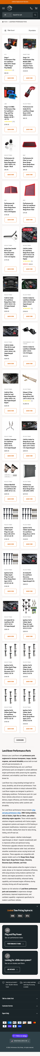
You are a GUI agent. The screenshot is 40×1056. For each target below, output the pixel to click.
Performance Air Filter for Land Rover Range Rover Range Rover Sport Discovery (28, 162)
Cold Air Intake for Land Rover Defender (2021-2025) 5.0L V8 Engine (29, 350)
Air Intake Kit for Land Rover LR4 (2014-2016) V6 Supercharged (9, 623)
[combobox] (25, 15)
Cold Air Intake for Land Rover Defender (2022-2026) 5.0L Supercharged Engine (29, 302)
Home (6, 22)
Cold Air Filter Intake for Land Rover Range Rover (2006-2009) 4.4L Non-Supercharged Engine (10, 397)
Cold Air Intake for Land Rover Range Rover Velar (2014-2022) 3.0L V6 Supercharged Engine (9, 303)
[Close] (37, 906)
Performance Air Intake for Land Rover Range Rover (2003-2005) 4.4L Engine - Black (10, 162)
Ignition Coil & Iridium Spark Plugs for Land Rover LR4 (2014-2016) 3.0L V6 (28, 669)
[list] (20, 984)
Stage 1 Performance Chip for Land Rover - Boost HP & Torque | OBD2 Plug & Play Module (9, 63)
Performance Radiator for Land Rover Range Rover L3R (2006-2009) (28, 488)
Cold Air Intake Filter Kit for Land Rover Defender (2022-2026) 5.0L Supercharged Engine (9, 350)
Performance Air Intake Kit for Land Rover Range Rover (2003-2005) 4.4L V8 (28, 111)
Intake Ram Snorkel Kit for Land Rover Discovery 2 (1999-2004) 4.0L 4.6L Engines (10, 253)
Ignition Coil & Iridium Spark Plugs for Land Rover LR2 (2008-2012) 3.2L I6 (28, 624)
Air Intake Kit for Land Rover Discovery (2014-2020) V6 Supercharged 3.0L (28, 577)
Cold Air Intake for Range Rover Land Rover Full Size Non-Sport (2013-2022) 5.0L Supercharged (29, 444)
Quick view (10, 78)
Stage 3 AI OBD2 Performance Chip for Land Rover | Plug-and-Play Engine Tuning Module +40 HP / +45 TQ (9, 113)
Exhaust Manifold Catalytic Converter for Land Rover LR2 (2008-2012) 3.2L (10, 488)
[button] (3, 8)
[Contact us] (31, 8)
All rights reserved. (29, 1047)
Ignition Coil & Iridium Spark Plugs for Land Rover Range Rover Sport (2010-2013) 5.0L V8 (10, 578)
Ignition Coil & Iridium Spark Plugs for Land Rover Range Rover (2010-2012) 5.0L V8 (29, 532)
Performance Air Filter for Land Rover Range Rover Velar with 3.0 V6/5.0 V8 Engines (10, 207)
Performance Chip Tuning (17, 1047)
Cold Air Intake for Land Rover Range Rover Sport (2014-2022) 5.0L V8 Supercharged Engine (28, 254)
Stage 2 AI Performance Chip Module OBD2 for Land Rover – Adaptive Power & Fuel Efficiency (28, 63)
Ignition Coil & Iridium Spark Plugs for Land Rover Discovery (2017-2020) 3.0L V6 (10, 669)
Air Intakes (11, 969)
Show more (20, 740)
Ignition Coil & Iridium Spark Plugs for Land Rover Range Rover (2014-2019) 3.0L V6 (10, 714)
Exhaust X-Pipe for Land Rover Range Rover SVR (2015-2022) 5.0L (28, 395)
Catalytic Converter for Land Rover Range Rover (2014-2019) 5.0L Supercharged (10, 444)
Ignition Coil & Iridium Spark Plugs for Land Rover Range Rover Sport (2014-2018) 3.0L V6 (28, 715)
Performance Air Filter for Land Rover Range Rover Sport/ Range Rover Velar (29, 206)
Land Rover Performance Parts (18, 22)
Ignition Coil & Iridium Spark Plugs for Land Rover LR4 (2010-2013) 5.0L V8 (9, 532)
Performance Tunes (14, 944)
